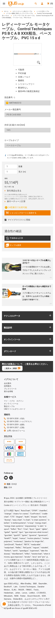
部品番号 (8, 97)
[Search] (35, 3)
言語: (12, 484)
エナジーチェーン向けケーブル (22, 11)
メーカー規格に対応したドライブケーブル (19, 13)
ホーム (6, 11)
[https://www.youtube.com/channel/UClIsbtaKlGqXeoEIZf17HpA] (6, 478)
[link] (27, 239)
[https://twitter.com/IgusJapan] (11, 478)
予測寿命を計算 (20, 239)
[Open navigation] (4, 3)
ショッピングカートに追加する (21, 213)
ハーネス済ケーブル (42, 11)
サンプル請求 (16, 246)
